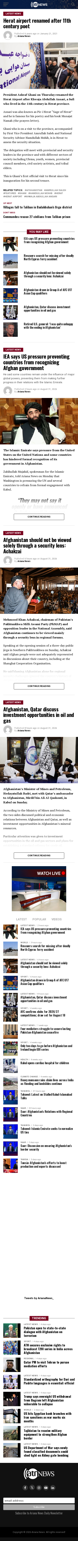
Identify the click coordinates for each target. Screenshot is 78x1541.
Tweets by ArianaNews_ (39, 1298)
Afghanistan (34, 190)
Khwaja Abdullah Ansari (41, 196)
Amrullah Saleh (56, 190)
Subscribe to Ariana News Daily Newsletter (39, 1513)
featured (10, 193)
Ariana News (23, 36)
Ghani (22, 193)
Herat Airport (13, 196)
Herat (59, 193)
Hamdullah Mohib (41, 193)
